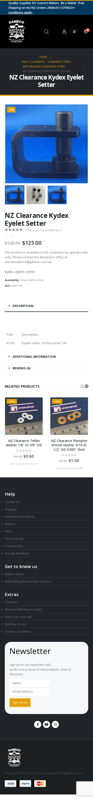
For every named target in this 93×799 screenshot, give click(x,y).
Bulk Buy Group (15, 624)
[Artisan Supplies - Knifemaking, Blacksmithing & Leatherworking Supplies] (17, 32)
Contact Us (12, 502)
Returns (10, 524)
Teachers (11, 602)
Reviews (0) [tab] (21, 368)
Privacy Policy (14, 546)
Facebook (37, 724)
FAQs (8, 531)
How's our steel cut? (18, 617)
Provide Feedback (17, 553)
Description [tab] (23, 306)
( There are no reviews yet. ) (43, 230)
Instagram (55, 724)
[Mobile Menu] (74, 32)
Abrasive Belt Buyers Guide (23, 609)
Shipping (10, 509)
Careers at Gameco (18, 631)
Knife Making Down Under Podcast (28, 581)
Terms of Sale (14, 538)
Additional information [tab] (34, 356)
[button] (10, 143)
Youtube (46, 724)
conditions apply (20, 12)
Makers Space (14, 574)
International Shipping (19, 516)
